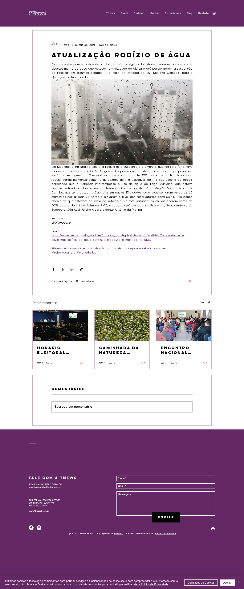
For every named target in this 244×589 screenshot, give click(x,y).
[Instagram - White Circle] (39, 527)
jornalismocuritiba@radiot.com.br (45, 487)
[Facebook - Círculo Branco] (31, 527)
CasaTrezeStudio (165, 533)
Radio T (118, 533)
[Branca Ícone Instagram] (214, 13)
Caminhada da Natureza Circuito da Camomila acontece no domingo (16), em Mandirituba (121, 350)
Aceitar (227, 582)
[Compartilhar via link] (81, 269)
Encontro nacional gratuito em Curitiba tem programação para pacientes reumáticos (183, 350)
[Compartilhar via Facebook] (53, 269)
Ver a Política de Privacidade (151, 584)
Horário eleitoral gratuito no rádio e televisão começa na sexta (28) (55, 350)
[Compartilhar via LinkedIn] (72, 269)
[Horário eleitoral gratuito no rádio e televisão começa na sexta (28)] (60, 325)
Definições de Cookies (201, 582)
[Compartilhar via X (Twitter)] (62, 269)
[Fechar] (239, 582)
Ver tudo (206, 302)
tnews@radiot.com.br (39, 511)
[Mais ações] (190, 45)
